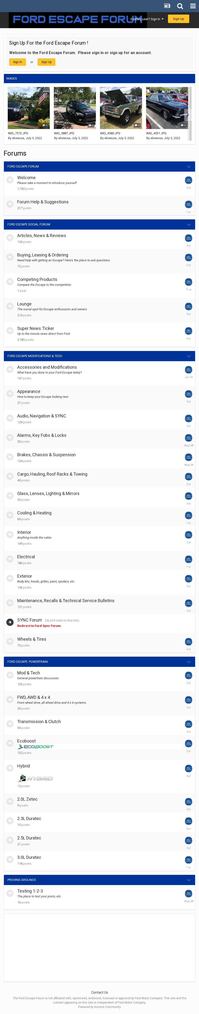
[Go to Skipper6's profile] (188, 238)
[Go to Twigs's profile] (188, 743)
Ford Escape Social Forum (29, 224)
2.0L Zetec (27, 799)
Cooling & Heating (34, 512)
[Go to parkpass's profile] (188, 204)
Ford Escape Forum (23, 166)
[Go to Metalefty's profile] (188, 535)
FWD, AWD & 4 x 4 (33, 697)
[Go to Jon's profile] (188, 438)
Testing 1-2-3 (30, 891)
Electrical (26, 556)
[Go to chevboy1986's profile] (188, 282)
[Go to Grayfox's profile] (188, 306)
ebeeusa (18, 138)
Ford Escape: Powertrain (28, 661)
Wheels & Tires (31, 639)
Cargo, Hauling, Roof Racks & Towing (52, 474)
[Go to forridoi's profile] (188, 457)
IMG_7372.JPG (18, 133)
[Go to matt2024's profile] (188, 840)
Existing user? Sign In (146, 19)
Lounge (24, 303)
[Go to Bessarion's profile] (188, 515)
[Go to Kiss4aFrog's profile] (188, 370)
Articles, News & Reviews (41, 235)
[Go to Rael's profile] (188, 180)
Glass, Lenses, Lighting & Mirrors (48, 493)
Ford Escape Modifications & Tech (35, 356)
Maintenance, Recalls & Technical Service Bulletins (66, 600)
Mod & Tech (28, 672)
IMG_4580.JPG (110, 133)
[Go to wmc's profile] (188, 476)
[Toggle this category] (189, 166)
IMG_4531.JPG (156, 133)
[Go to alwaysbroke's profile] (188, 802)
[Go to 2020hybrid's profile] (188, 642)
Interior (24, 532)
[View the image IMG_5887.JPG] (75, 108)
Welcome (26, 177)
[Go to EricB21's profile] (188, 418)
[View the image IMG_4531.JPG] (167, 108)
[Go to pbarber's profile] (188, 603)
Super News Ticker (35, 328)
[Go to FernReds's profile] (188, 821)
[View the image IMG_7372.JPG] (29, 108)
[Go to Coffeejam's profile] (188, 724)
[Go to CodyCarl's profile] (188, 394)
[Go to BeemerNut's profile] (188, 860)
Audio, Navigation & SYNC (41, 415)
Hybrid (23, 765)
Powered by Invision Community (99, 1007)
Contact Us (99, 992)
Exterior (24, 576)
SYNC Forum (29, 620)
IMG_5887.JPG (64, 133)
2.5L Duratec (29, 837)
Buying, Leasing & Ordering (42, 254)
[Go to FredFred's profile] (188, 700)
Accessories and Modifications (47, 367)
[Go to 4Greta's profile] (188, 257)
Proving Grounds (22, 880)
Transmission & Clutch (39, 721)
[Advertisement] (60, 948)
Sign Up (178, 19)
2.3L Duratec (29, 818)
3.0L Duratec (29, 857)
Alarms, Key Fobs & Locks (41, 435)
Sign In (17, 62)
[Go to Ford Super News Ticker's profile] (188, 331)
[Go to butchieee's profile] (188, 496)
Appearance (28, 391)
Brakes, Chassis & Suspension (46, 454)
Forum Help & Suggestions (43, 201)
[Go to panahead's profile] (188, 768)
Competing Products (37, 279)
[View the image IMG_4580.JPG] (121, 108)
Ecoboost (26, 740)
